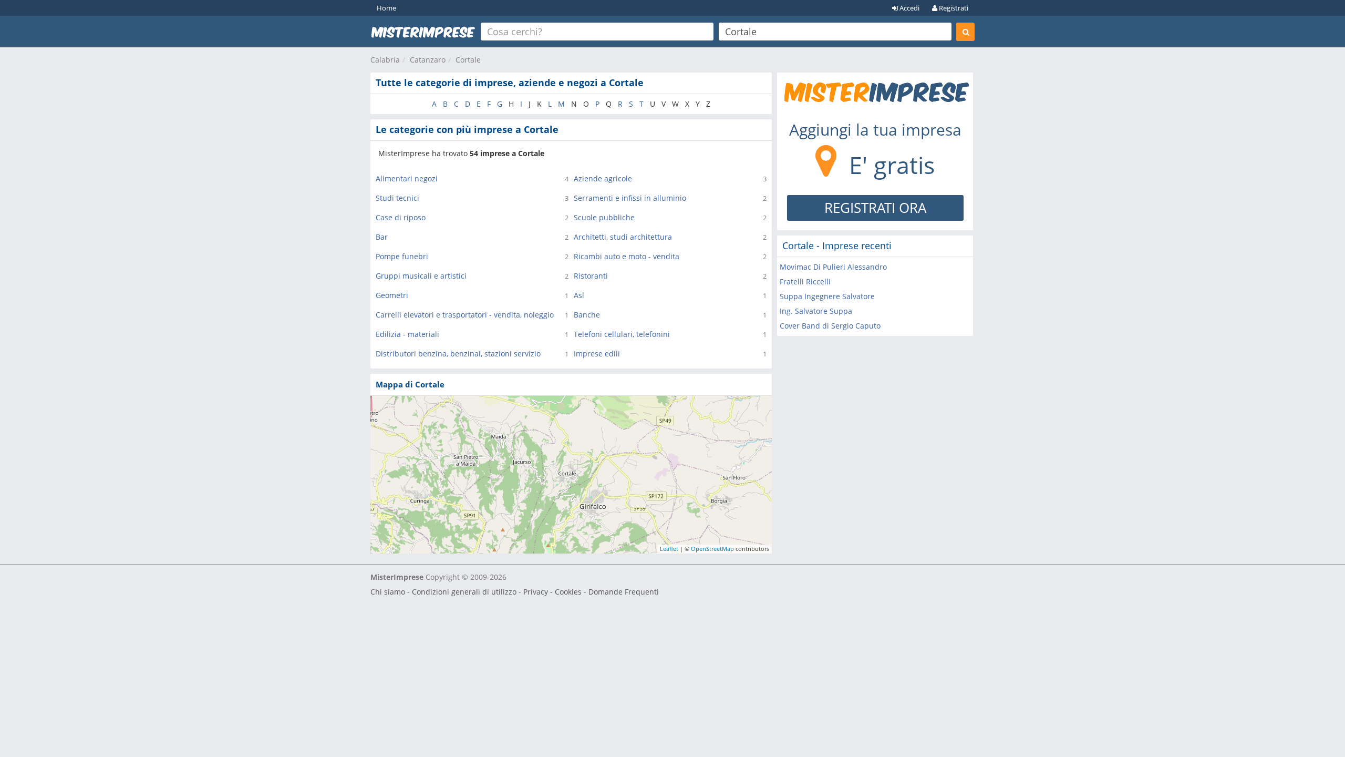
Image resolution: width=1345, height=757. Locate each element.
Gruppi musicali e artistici (421, 276)
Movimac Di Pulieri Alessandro (833, 267)
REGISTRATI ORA (875, 207)
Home (386, 8)
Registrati (952, 8)
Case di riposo (401, 217)
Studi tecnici (397, 198)
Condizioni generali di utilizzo (464, 592)
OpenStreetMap (712, 549)
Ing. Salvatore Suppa (816, 311)
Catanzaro (428, 60)
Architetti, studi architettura (623, 237)
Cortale (468, 60)
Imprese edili (597, 354)
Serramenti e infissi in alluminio (630, 198)
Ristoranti (591, 276)
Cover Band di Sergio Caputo (830, 326)
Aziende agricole (603, 178)
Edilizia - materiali (407, 334)
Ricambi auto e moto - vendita (626, 256)
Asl (579, 295)
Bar (382, 237)
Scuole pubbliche (604, 217)
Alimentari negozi (407, 178)
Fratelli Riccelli (805, 282)
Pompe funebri (402, 256)
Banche (587, 315)
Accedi (908, 8)
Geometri (392, 295)
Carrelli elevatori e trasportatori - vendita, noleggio (465, 315)
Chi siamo (387, 592)
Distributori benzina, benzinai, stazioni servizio (458, 354)
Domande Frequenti (623, 592)
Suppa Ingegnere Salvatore (827, 296)
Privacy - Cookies (552, 592)
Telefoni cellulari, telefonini (622, 334)
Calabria (385, 60)
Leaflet (669, 549)
